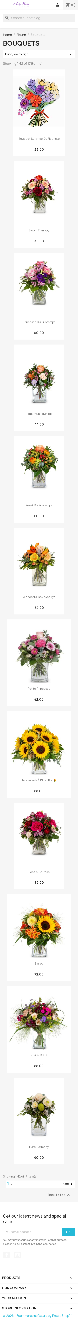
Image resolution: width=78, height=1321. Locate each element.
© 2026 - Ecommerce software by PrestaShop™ (37, 1316)
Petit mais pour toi (39, 414)
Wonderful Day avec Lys (39, 597)
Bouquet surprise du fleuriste (39, 139)
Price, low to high (39, 54)
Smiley (39, 963)
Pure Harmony (39, 1147)
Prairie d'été (39, 1055)
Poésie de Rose (39, 872)
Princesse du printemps (39, 322)
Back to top (59, 1194)
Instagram (17, 1255)
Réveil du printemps (39, 505)
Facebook (6, 1255)
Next (68, 1184)
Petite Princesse (39, 688)
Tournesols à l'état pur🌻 (39, 780)
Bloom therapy (39, 230)
